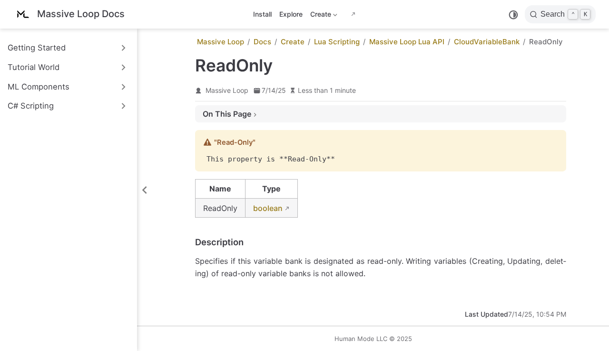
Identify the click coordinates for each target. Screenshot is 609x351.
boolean (268, 208)
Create (319, 16)
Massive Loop (227, 90)
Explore (291, 14)
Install (262, 14)
